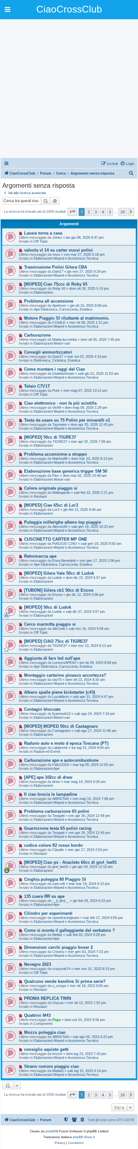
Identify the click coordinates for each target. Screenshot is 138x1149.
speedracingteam (65, 918)
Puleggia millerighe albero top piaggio (62, 522)
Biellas (57, 935)
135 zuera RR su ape (44, 896)
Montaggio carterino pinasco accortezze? (65, 675)
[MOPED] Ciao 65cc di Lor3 (51, 505)
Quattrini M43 (37, 1015)
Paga (56, 1020)
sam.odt (58, 884)
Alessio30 (59, 526)
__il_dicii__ (60, 901)
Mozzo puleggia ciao (44, 1032)
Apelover (59, 305)
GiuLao (58, 1003)
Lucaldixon (60, 697)
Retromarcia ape (40, 556)
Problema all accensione (48, 301)
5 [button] (110, 212)
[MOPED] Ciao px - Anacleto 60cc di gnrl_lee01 (70, 862)
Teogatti (58, 816)
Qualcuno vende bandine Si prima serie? (65, 981)
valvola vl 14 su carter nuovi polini (58, 250)
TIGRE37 (59, 441)
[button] (72, 212)
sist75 (57, 680)
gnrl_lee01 (60, 867)
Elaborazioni (43, 292)
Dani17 (57, 271)
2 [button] (89, 212)
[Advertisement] (69, 88)
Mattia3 (58, 1071)
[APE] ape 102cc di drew (48, 777)
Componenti (43, 1023)
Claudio (58, 850)
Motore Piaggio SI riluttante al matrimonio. (66, 318)
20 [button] (122, 212)
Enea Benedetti (64, 560)
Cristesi (58, 952)
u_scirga (59, 986)
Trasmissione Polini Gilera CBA (55, 267)
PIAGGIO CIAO (64, 543)
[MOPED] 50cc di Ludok (47, 607)
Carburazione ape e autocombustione (61, 760)
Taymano (59, 424)
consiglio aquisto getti (46, 1049)
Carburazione (37, 335)
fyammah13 (61, 714)
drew (56, 782)
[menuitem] (127, 163)
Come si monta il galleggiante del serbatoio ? (69, 930)
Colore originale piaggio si (50, 488)
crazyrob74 (61, 969)
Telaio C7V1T (37, 386)
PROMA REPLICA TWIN (47, 998)
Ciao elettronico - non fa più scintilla (60, 403)
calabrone (60, 748)
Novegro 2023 (37, 964)
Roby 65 (58, 288)
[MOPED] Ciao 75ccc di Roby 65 (55, 284)
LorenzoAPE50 (64, 663)
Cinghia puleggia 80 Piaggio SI (55, 879)
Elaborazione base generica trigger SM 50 (65, 471)
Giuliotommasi (63, 373)
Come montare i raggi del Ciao (54, 369)
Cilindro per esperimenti (48, 913)
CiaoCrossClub (69, 9)
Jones (57, 237)
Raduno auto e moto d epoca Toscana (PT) (66, 743)
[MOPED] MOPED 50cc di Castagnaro (61, 726)
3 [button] (96, 212)
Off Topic (41, 241)
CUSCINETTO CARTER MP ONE (55, 539)
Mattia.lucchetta (64, 339)
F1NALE (58, 322)
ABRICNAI (60, 799)
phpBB (51, 1131)
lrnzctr (57, 1054)
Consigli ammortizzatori (48, 352)
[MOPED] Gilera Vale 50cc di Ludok (59, 573)
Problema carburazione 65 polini (56, 811)
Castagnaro (61, 731)
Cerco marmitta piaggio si (50, 624)
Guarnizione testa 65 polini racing (57, 828)
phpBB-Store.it (84, 1137)
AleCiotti (58, 628)
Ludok (57, 577)
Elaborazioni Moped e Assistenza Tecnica (66, 258)
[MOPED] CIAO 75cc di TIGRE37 (56, 641)
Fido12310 (60, 765)
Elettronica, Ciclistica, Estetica (57, 360)
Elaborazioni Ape (46, 768)
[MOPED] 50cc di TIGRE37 (50, 437)
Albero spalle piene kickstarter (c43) (59, 692)
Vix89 (56, 407)
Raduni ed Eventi (47, 751)
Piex (55, 475)
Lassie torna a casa (43, 233)
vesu (56, 254)
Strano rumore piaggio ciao (51, 1066)
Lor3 (55, 509)
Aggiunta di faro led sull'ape (52, 658)
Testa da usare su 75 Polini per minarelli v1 (67, 420)
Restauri (40, 496)
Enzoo (57, 594)
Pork (56, 390)
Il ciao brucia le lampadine (50, 794)
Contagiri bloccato (42, 709)
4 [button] (103, 212)
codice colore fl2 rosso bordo (53, 845)
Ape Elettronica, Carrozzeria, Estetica (63, 309)
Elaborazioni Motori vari (52, 343)
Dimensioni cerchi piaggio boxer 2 (58, 947)
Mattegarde (61, 492)
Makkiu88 (59, 458)
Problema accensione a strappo (55, 454)
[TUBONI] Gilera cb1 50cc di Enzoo (58, 590)
